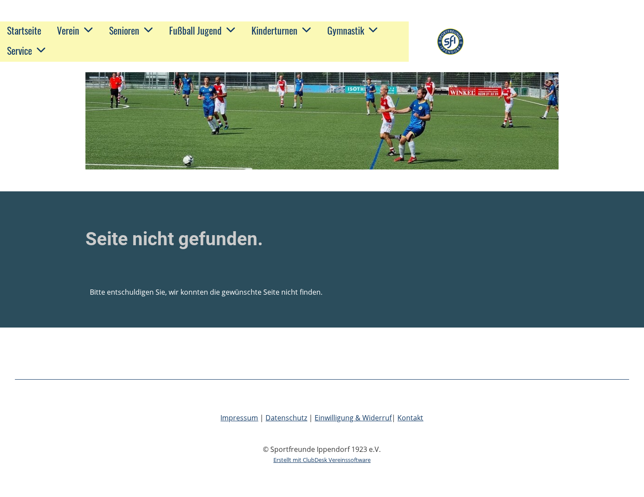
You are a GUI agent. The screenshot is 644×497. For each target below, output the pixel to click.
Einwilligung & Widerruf (353, 418)
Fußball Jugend (195, 30)
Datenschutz (286, 418)
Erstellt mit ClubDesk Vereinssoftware (322, 460)
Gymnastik (345, 30)
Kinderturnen (274, 30)
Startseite (24, 30)
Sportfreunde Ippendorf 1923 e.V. (549, 41)
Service (19, 50)
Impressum (239, 418)
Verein (68, 30)
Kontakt (410, 418)
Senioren (124, 30)
